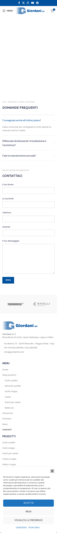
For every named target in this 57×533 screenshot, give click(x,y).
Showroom (7, 413)
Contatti (7, 429)
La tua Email (7, 199)
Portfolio (6, 418)
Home (5, 369)
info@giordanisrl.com (14, 352)
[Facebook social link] (19, 3)
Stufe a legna (11, 391)
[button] (52, 471)
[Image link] (19, 325)
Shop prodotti (9, 375)
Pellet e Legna (9, 464)
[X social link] (23, 3)
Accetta (29, 503)
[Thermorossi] (15, 304)
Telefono (6, 213)
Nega (29, 512)
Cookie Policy (21, 527)
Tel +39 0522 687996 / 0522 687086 (20, 348)
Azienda (6, 227)
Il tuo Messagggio (10, 241)
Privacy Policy (34, 527)
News (5, 424)
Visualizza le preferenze (28, 520)
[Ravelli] (41, 304)
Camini (8, 397)
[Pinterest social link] (37, 3)
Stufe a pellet (11, 380)
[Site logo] (30, 11)
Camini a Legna (9, 459)
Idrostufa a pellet (13, 386)
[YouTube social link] (32, 3)
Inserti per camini (13, 402)
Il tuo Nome (8, 185)
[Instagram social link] (28, 3)
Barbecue (9, 408)
